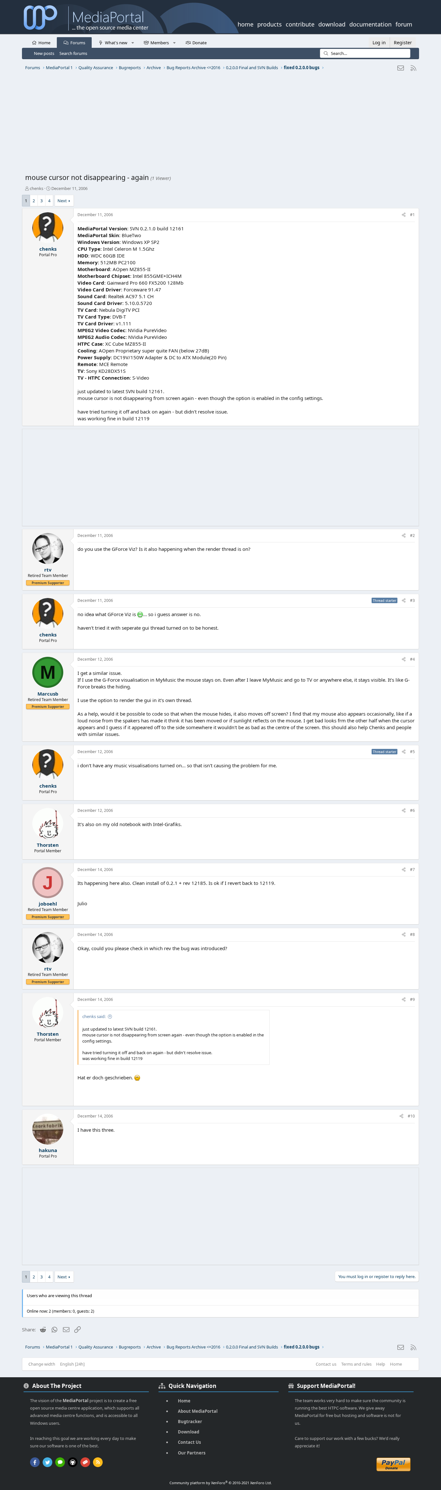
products (269, 23)
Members (159, 43)
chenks (36, 188)
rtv (48, 569)
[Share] (404, 215)
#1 (412, 214)
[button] (132, 42)
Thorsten (48, 845)
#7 (412, 869)
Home (44, 43)
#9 (412, 999)
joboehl (48, 903)
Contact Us (189, 1442)
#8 (412, 934)
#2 (412, 535)
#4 (412, 659)
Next (62, 201)
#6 (412, 810)
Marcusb (47, 693)
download (331, 23)
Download (188, 1432)
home (245, 23)
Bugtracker (190, 1421)
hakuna (48, 1150)
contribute (300, 23)
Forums (77, 43)
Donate (199, 43)
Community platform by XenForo (220, 1482)
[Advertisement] (219, 124)
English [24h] (72, 1364)
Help (380, 1364)
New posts (44, 53)
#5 (412, 751)
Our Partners (191, 1453)
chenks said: (94, 1016)
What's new (116, 43)
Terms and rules (356, 1364)
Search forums (73, 53)
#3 (412, 600)
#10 (411, 1116)
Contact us (326, 1364)
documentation (370, 23)
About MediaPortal (198, 1411)
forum (403, 23)
